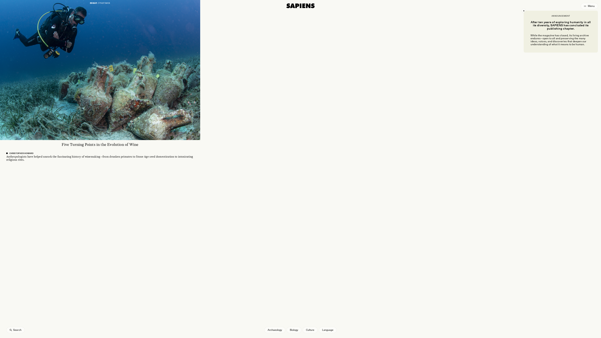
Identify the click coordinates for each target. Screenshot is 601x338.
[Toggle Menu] (589, 6)
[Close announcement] (524, 11)
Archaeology (275, 329)
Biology (294, 329)
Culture (310, 329)
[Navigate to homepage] (300, 5)
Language (327, 329)
